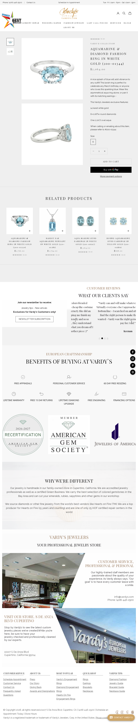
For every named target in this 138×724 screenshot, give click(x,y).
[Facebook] (132, 352)
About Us (69, 27)
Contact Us (31, 2)
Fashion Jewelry (74, 23)
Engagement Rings (27, 23)
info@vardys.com (124, 596)
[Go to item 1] (10, 42)
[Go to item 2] (10, 51)
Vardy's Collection (102, 43)
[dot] (99, 338)
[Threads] (132, 372)
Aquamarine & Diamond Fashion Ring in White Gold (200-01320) (20, 242)
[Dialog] (23, 377)
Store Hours (31, 714)
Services (115, 23)
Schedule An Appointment (69, 2)
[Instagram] (132, 358)
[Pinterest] (132, 365)
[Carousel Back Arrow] (75, 321)
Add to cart (111, 161)
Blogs (127, 23)
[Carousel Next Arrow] (131, 321)
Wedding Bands (51, 23)
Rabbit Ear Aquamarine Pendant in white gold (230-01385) (52, 242)
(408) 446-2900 (15, 2)
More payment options (111, 176)
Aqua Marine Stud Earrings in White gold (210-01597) (85, 241)
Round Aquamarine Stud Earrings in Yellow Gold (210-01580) (118, 242)
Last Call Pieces (97, 23)
